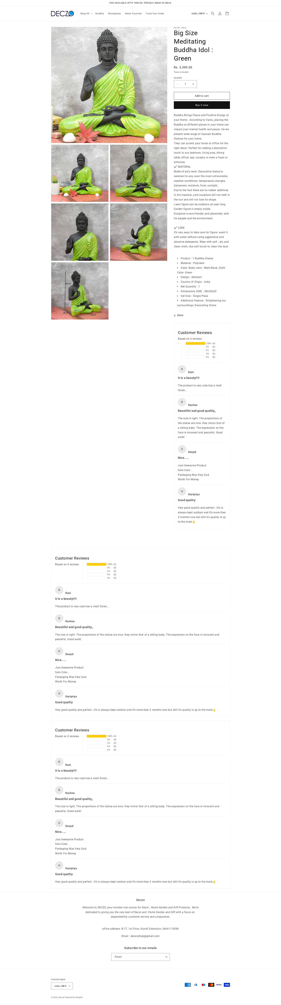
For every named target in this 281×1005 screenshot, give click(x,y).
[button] (86, 13)
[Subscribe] (166, 957)
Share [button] (180, 315)
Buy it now (201, 105)
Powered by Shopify (74, 997)
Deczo (61, 997)
